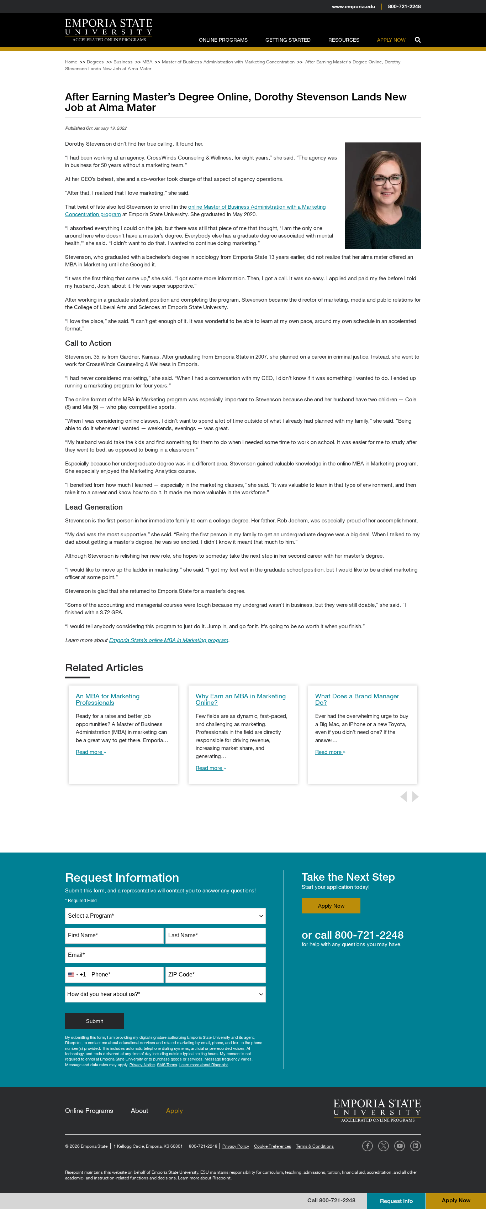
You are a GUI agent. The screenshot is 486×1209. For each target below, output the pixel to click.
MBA (147, 61)
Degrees (95, 61)
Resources (343, 40)
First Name (83, 935)
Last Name (183, 935)
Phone (100, 974)
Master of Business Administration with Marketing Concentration (228, 61)
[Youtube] (399, 1146)
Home (71, 61)
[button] (417, 39)
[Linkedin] (415, 1146)
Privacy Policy (235, 1146)
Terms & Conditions (315, 1146)
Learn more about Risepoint (203, 1064)
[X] (383, 1146)
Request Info (396, 1201)
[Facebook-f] (367, 1146)
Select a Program (91, 916)
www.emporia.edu (353, 6)
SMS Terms (167, 1064)
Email (76, 955)
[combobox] (165, 916)
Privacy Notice (142, 1064)
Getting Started (288, 40)
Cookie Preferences (272, 1146)
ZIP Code (181, 974)
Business (123, 61)
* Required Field (81, 900)
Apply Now (391, 40)
